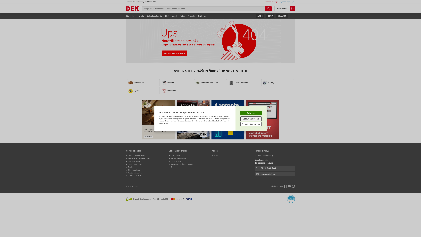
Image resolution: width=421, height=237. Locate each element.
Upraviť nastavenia (251, 119)
